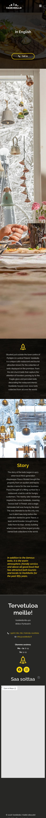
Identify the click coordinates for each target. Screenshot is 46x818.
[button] (40, 6)
